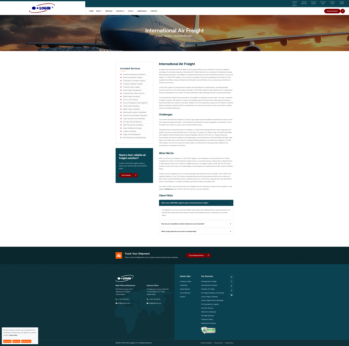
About (98, 11)
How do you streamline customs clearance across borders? (183, 224)
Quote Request (185, 289)
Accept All (7, 341)
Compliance (141, 11)
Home (91, 11)
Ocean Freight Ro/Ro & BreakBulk (212, 300)
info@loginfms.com (141, 257)
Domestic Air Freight (207, 289)
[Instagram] (231, 281)
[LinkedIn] (231, 277)
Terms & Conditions (206, 343)
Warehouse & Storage (208, 323)
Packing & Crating (207, 319)
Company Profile (185, 281)
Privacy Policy (218, 343)
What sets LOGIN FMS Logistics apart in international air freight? (184, 203)
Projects (120, 11)
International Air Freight (208, 281)
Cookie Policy (229, 343)
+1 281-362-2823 (154, 299)
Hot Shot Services (207, 308)
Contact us (168, 189)
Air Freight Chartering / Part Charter (212, 293)
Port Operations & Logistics (210, 304)
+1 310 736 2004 (123, 299)
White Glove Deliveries (208, 312)
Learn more (13, 335)
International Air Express (209, 285)
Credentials (183, 285)
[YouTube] (231, 295)
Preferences (26, 341)
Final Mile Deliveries (207, 316)
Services (108, 11)
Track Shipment (185, 293)
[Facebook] (231, 286)
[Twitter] (231, 290)
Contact (154, 11)
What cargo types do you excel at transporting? (178, 231)
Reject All (16, 341)
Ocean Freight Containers (209, 297)
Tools (130, 11)
